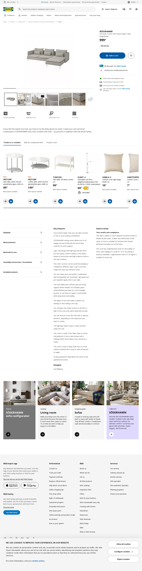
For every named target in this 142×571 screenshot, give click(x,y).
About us (83, 468)
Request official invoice (57, 481)
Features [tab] (6, 232)
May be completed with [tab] (33, 142)
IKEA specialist (115, 481)
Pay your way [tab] (95, 15)
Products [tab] (11, 15)
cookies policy (38, 561)
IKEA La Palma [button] (11, 2)
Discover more (8, 507)
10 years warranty (9, 117)
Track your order (55, 473)
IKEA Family (44, 2)
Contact (103, 2)
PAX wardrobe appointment (91, 2)
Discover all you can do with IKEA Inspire (18, 479)
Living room (21, 22)
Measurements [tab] (9, 242)
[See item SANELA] (113, 163)
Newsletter (84, 511)
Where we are (85, 473)
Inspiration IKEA (85, 490)
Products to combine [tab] (12, 142)
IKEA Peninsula (85, 519)
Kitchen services (116, 477)
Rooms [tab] (24, 15)
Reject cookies (123, 559)
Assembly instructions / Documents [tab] (17, 262)
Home (5, 22)
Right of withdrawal (56, 498)
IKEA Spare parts (55, 511)
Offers (82, 494)
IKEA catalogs (85, 485)
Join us (82, 477)
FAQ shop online (55, 494)
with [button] (115, 66)
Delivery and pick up (117, 473)
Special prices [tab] (80, 15)
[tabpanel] (96, 300)
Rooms (12, 22)
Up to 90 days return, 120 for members (116, 90)
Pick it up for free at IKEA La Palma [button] (113, 86)
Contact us (53, 468)
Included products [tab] (10, 272)
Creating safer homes (87, 506)
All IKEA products (86, 481)
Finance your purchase (118, 494)
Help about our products (58, 485)
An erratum (53, 519)
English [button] (133, 2)
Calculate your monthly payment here (116, 70)
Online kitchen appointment (71, 2)
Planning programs (117, 490)
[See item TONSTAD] (64, 163)
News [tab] (49, 15)
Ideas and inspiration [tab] (63, 15)
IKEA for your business (88, 498)
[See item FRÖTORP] (14, 163)
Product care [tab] (51, 142)
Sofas (60, 22)
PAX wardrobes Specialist (119, 485)
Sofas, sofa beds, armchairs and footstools (41, 22)
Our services (114, 468)
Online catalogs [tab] (37, 15)
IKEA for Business (55, 2)
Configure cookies (122, 552)
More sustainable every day (90, 502)
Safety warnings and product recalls (62, 515)
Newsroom (84, 515)
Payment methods (56, 477)
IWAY (81, 528)
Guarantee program (56, 502)
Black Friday (84, 523)
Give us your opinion (56, 523)
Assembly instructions (57, 506)
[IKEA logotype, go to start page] (8, 9)
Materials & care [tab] (10, 252)
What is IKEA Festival (87, 532)
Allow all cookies (123, 544)
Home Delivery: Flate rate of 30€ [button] (113, 82)
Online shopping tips (56, 490)
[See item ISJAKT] (89, 163)
